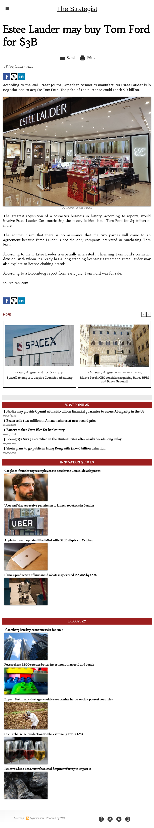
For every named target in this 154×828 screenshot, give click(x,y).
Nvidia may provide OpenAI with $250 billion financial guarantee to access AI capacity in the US (75, 411)
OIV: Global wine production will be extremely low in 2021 (43, 734)
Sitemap (19, 818)
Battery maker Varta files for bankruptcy (35, 430)
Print (90, 57)
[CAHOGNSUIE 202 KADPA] (77, 98)
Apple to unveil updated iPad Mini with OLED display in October (48, 540)
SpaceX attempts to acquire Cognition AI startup (40, 378)
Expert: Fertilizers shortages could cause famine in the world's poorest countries (58, 699)
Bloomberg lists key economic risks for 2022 (33, 630)
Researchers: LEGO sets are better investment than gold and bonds (49, 665)
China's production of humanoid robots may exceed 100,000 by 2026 (50, 575)
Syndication (37, 818)
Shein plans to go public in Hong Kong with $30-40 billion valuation (55, 448)
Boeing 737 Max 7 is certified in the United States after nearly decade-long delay (64, 439)
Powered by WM (55, 818)
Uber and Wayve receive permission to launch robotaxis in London (49, 505)
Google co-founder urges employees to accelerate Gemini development (52, 471)
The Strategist (77, 8)
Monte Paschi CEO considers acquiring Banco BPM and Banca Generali (114, 379)
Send (70, 57)
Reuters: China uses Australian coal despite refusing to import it (47, 769)
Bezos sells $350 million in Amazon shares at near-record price (51, 421)
